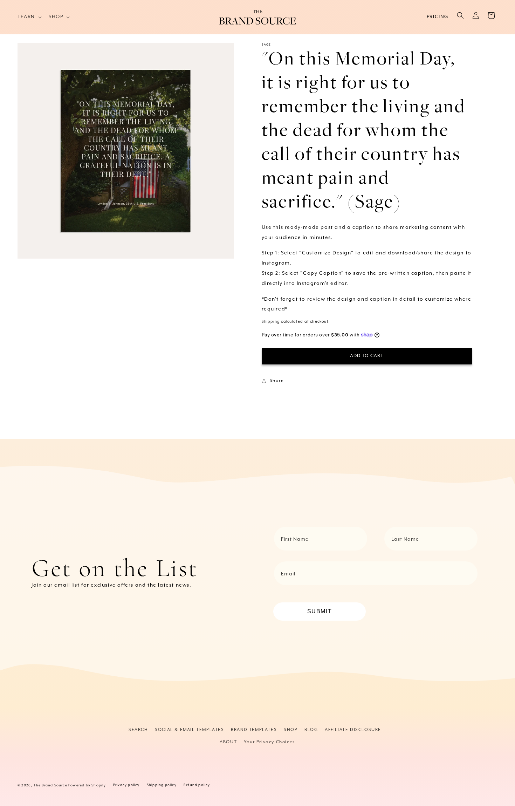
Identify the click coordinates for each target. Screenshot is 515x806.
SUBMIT (319, 611)
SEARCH (138, 729)
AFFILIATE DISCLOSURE (353, 729)
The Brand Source (50, 785)
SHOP (290, 729)
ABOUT (228, 742)
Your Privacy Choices (269, 742)
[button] (28, 17)
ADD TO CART (367, 355)
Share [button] (277, 380)
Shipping (271, 322)
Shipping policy (162, 785)
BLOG (311, 729)
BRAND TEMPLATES (254, 729)
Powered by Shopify (87, 785)
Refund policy (197, 785)
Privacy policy (126, 785)
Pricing (437, 17)
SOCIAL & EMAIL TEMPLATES (189, 729)
